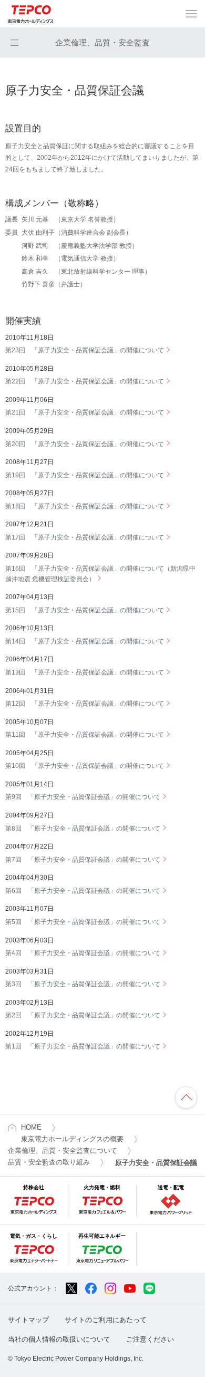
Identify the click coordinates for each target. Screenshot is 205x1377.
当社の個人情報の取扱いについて (59, 1339)
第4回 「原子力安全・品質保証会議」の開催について (82, 953)
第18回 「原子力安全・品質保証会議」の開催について (84, 506)
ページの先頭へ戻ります (186, 1097)
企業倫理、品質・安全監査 (102, 42)
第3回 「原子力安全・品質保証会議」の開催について (82, 984)
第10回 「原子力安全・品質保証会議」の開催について (84, 765)
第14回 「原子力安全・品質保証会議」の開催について (84, 641)
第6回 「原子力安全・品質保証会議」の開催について (82, 890)
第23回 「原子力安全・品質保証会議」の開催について (84, 350)
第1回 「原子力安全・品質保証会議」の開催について (82, 1046)
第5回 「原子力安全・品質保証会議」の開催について (82, 922)
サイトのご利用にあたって (106, 1320)
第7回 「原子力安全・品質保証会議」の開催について (82, 859)
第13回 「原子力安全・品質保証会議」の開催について (84, 672)
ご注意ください (150, 1339)
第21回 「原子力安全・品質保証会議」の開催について (84, 412)
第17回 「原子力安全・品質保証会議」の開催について (84, 537)
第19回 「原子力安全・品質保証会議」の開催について (84, 475)
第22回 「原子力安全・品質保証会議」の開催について (84, 381)
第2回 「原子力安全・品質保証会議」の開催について (82, 1015)
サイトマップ (28, 1320)
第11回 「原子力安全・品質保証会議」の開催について (84, 734)
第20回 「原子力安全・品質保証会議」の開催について (84, 444)
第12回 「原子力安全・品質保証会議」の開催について (84, 703)
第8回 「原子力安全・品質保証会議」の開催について (82, 828)
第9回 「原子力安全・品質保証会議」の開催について (82, 797)
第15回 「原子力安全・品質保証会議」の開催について (84, 610)
